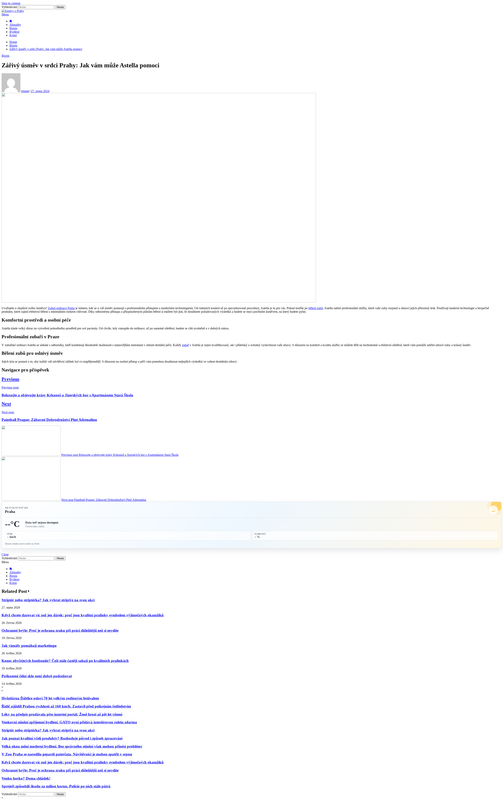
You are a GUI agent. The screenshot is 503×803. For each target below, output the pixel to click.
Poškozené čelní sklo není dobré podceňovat (37, 676)
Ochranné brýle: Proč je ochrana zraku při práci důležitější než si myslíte (60, 630)
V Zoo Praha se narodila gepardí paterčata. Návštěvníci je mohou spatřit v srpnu (67, 754)
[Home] (10, 21)
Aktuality (15, 24)
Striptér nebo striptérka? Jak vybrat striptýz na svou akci (48, 600)
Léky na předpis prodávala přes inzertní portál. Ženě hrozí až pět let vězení (62, 714)
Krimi (13, 35)
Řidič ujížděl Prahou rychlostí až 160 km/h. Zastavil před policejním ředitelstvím (66, 706)
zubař (185, 345)
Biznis (13, 28)
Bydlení (14, 31)
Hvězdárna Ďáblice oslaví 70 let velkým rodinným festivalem (50, 698)
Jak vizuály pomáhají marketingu (29, 646)
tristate (25, 91)
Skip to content (11, 3)
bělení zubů (315, 308)
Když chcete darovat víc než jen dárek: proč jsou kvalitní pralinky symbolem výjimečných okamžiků (83, 615)
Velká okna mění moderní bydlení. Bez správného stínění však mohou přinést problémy (72, 746)
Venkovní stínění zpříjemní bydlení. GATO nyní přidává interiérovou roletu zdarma (69, 722)
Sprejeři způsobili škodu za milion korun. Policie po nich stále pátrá (56, 786)
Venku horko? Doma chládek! (26, 778)
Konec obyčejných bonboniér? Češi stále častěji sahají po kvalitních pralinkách (65, 661)
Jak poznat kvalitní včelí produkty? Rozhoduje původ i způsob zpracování (62, 738)
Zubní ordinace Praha (61, 308)
